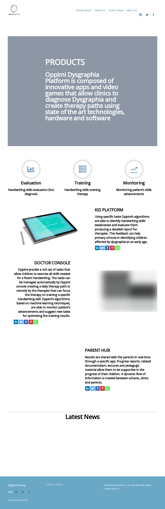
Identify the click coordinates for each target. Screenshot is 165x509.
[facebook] (153, 14)
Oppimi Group (83, 10)
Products (100, 10)
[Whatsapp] (117, 248)
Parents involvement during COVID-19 (34, 459)
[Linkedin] (97, 248)
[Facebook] (107, 248)
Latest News (116, 10)
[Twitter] (102, 248)
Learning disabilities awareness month (86, 459)
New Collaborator (136, 459)
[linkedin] (140, 14)
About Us (131, 10)
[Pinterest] (112, 248)
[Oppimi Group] (14, 14)
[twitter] (147, 14)
